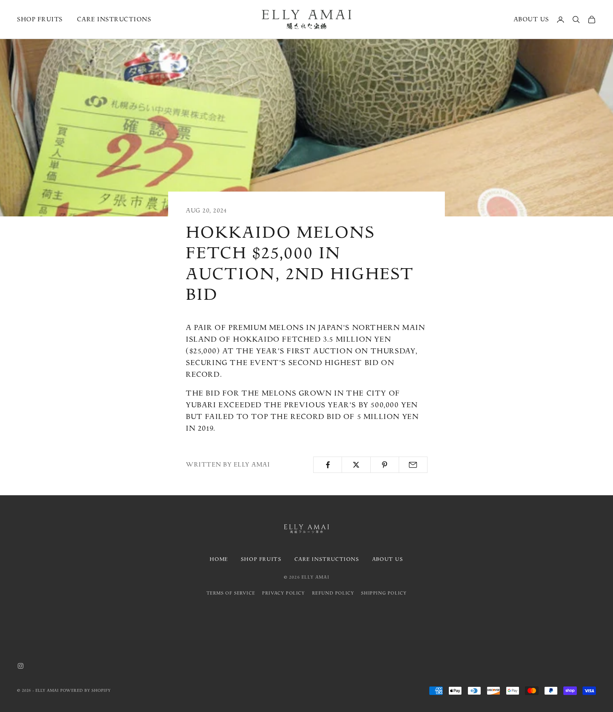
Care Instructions (114, 19)
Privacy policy (283, 593)
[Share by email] (413, 465)
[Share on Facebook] (328, 465)
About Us (531, 19)
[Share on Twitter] (356, 465)
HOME (219, 559)
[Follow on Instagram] (20, 665)
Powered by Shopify (85, 690)
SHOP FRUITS (261, 559)
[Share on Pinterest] (385, 465)
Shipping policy (384, 593)
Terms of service (230, 593)
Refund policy (333, 593)
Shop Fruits (40, 19)
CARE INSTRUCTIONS (326, 559)
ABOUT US (387, 559)
